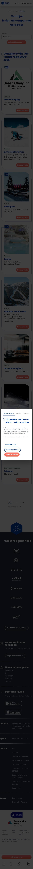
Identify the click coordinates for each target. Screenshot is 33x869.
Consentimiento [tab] (9, 413)
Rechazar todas (12, 450)
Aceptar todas (12, 454)
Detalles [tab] (18, 413)
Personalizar (10, 444)
